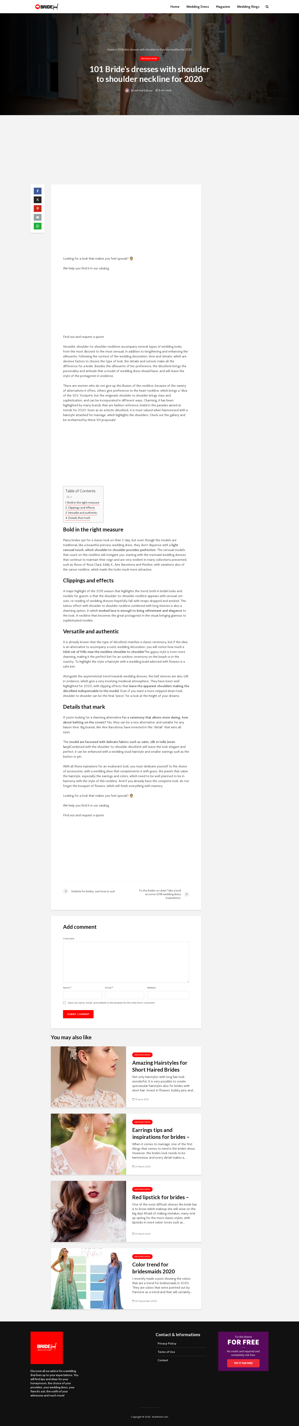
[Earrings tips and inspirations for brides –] (88, 1144)
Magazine (223, 7)
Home (174, 7)
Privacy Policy (167, 1343)
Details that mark (79, 518)
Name (67, 987)
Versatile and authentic (82, 513)
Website (151, 987)
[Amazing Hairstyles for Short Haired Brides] (88, 1077)
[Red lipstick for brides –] (88, 1211)
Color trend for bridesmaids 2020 (153, 1268)
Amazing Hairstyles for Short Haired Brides (159, 1066)
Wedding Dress (197, 7)
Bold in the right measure (83, 502)
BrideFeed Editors (141, 90)
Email (109, 987)
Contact (163, 1360)
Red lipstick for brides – (160, 1197)
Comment (68, 938)
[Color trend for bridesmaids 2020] (88, 1278)
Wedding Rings (248, 7)
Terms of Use (166, 1352)
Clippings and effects (81, 507)
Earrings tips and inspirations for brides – (161, 1133)
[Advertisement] (149, 149)
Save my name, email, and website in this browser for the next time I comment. (111, 1003)
